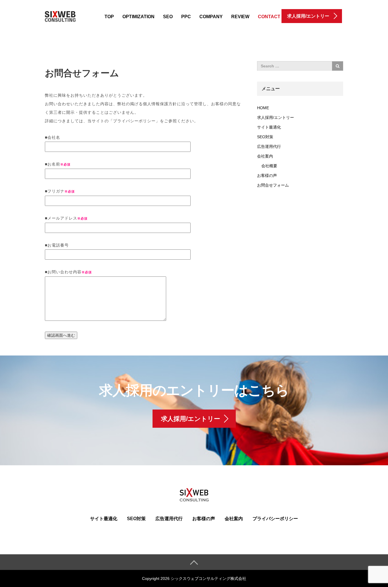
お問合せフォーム (273, 185)
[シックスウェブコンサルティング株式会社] (60, 15)
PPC (186, 16)
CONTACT (269, 16)
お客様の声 (267, 175)
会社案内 (265, 156)
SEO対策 (265, 137)
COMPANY (211, 16)
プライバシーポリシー (275, 518)
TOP (109, 16)
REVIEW (240, 16)
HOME (263, 108)
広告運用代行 (269, 146)
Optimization (138, 16)
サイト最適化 (269, 127)
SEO (168, 16)
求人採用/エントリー (275, 117)
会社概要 (269, 166)
